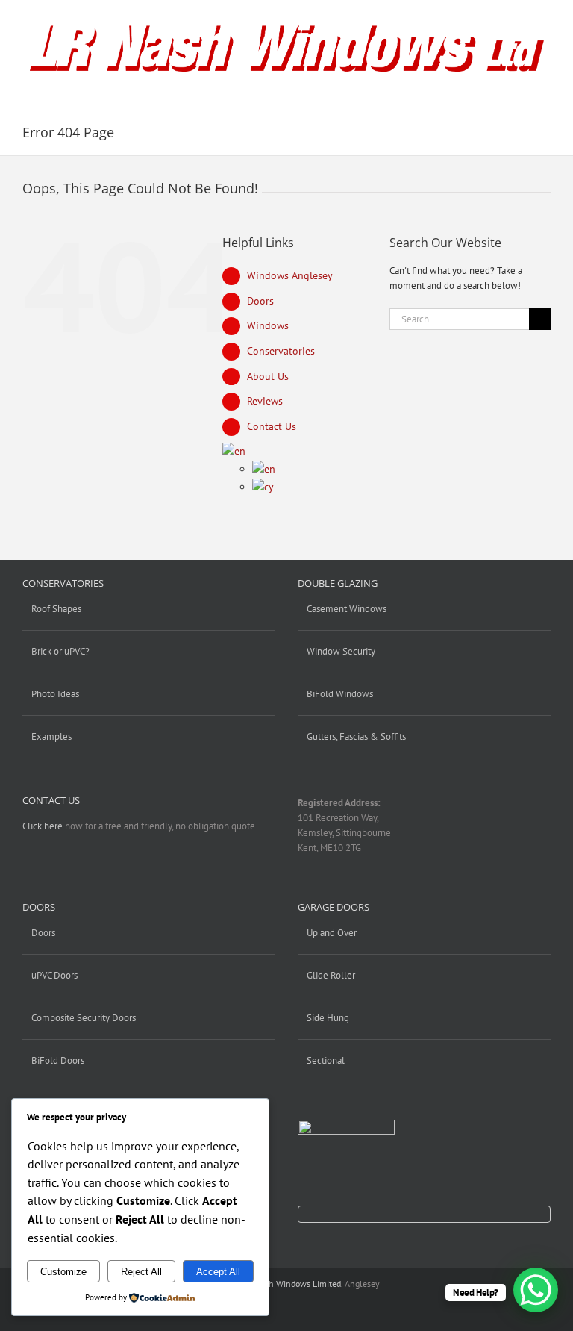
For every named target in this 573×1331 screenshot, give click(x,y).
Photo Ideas (55, 694)
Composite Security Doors (83, 1018)
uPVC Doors (54, 975)
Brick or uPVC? (60, 651)
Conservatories (281, 351)
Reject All (141, 1271)
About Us (268, 376)
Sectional (326, 1060)
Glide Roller (331, 975)
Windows (268, 325)
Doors (260, 301)
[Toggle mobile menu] (545, 87)
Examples (51, 736)
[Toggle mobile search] (518, 87)
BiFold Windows (340, 694)
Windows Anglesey (290, 275)
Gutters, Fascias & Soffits (356, 736)
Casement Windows (346, 608)
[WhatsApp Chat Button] (535, 1290)
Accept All (218, 1271)
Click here (42, 826)
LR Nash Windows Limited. (292, 1283)
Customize (63, 1271)
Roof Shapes (56, 608)
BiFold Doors (57, 1060)
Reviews (265, 401)
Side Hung (328, 1018)
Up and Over (332, 932)
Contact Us (271, 426)
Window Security (341, 651)
